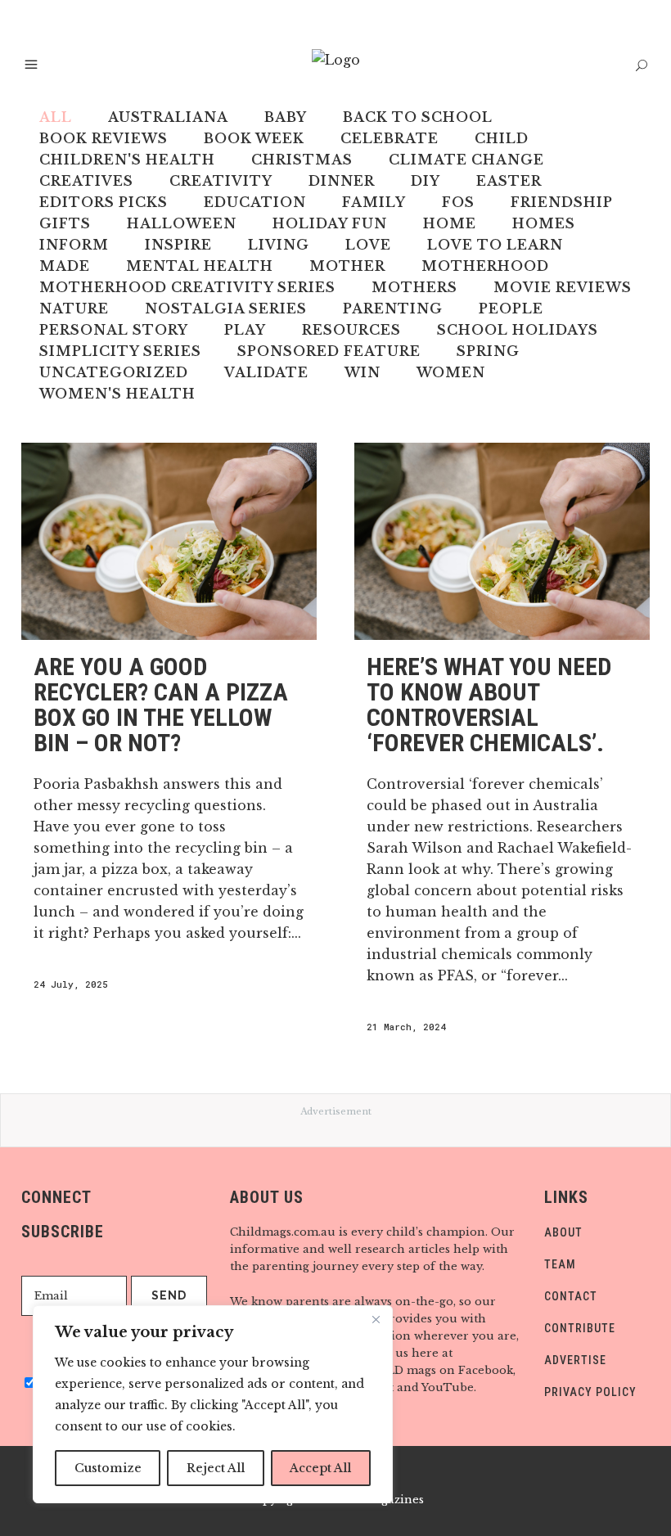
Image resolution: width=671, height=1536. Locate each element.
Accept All (320, 1468)
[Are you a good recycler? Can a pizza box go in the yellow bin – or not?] (169, 541)
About (563, 1232)
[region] (213, 1404)
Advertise (575, 1360)
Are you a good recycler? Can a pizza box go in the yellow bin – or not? (161, 704)
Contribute (579, 1328)
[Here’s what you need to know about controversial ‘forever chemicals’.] (502, 541)
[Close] (375, 1319)
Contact (570, 1296)
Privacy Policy (590, 1392)
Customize (108, 1468)
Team (560, 1264)
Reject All (216, 1468)
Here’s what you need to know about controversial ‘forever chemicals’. (489, 704)
